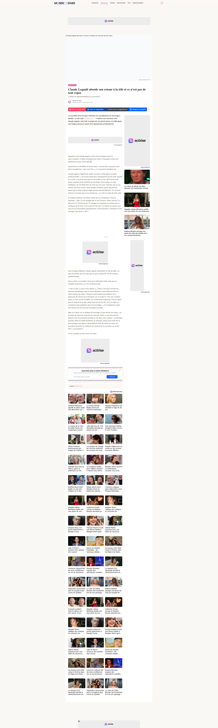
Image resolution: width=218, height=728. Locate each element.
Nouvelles (72, 85)
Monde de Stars (77, 100)
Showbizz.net (88, 118)
